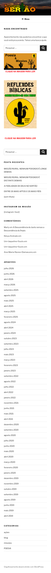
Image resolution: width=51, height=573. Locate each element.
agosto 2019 (9, 500)
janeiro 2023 (10, 371)
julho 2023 (9, 349)
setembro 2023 (11, 344)
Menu (26, 19)
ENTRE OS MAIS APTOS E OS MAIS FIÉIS (22, 191)
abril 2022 (8, 392)
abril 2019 (8, 516)
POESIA (7, 548)
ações (6, 532)
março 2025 (9, 311)
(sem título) (9, 197)
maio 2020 (9, 451)
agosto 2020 (10, 435)
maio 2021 (8, 414)
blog (6, 538)
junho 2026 (9, 274)
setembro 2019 (11, 494)
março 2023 (9, 360)
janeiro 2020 (10, 473)
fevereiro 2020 (11, 467)
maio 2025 (9, 301)
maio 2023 (9, 354)
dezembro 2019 (11, 478)
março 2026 (9, 284)
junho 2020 (9, 446)
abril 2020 (8, 457)
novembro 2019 (11, 483)
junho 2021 (9, 408)
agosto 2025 (10, 295)
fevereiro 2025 (11, 317)
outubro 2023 (10, 338)
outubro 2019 (10, 489)
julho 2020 (9, 440)
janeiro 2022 (10, 397)
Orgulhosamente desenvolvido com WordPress (24, 567)
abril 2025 (8, 306)
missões (8, 543)
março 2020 (9, 462)
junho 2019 (9, 505)
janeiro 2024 (10, 333)
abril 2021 (8, 419)
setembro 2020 (11, 430)
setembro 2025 (11, 290)
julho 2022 (9, 387)
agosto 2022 (10, 381)
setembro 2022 (11, 376)
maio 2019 (9, 510)
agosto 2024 (10, 322)
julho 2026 (9, 268)
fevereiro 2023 (11, 365)
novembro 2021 (11, 403)
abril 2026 (8, 279)
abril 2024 (8, 327)
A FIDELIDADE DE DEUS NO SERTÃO (20, 186)
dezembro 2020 (11, 424)
